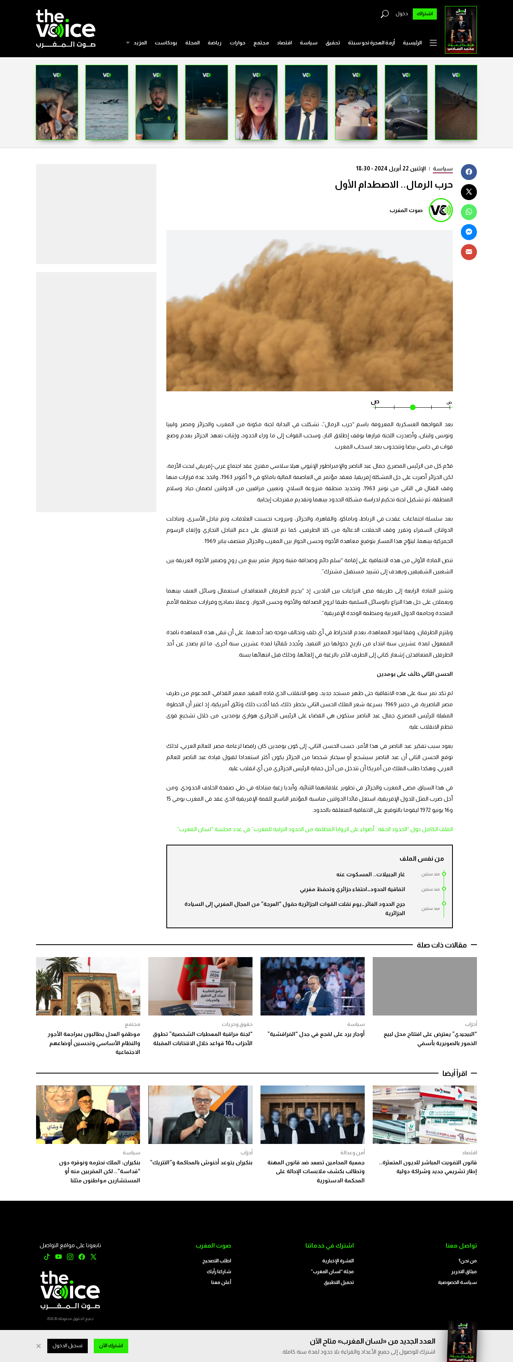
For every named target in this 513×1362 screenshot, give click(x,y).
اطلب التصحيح (216, 1261)
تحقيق (332, 43)
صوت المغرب (406, 210)
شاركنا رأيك (219, 1271)
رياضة (215, 43)
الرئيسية (412, 43)
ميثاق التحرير (464, 1271)
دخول (402, 13)
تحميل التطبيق (339, 1282)
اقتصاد (284, 43)
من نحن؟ (467, 1261)
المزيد (140, 43)
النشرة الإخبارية (338, 1261)
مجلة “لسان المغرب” (332, 1271)
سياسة (308, 43)
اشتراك (425, 13)
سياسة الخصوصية (457, 1282)
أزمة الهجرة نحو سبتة (371, 43)
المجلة (192, 43)
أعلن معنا (221, 1282)
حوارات (237, 43)
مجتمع (261, 43)
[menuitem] (412, 42)
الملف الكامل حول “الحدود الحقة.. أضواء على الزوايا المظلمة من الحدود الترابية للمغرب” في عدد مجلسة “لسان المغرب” (315, 829)
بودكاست (166, 43)
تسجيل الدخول (68, 1345)
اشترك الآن (111, 1345)
